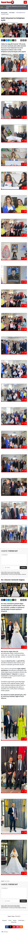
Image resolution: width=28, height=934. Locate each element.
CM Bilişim (6, 931)
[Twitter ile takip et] (10, 926)
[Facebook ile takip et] (7, 926)
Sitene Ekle (13, 922)
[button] (21, 40)
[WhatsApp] (11, 40)
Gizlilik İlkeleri (21, 920)
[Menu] (25, 2)
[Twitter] (4, 40)
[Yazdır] (15, 40)
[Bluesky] (6, 40)
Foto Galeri (12, 12)
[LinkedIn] (9, 40)
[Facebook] (2, 40)
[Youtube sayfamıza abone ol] (14, 926)
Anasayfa (5, 12)
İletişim (14, 920)
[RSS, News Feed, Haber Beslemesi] (21, 926)
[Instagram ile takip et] (17, 926)
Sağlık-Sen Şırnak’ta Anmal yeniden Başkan (16, 7)
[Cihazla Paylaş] (13, 40)
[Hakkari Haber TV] (7, 2)
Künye (9, 920)
